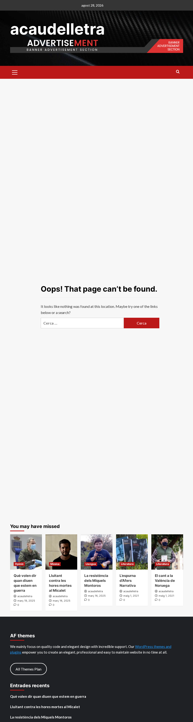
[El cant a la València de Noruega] (167, 552)
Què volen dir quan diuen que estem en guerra (48, 696)
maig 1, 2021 (131, 595)
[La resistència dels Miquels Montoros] (97, 552)
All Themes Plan (28, 669)
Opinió (19, 564)
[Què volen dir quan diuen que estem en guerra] (26, 552)
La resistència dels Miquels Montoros (96, 580)
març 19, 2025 (26, 600)
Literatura (127, 564)
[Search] (178, 72)
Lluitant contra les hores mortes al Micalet (45, 707)
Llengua (91, 564)
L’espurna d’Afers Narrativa (128, 580)
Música (54, 564)
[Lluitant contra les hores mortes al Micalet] (61, 552)
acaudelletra (57, 29)
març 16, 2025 (61, 600)
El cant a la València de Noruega (165, 580)
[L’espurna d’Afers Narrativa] (132, 552)
